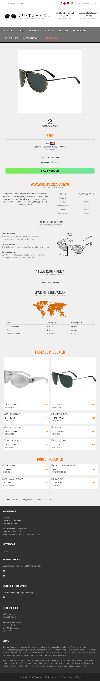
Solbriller (11, 38)
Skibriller (79, 30)
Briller (63, 30)
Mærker (34, 30)
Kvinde (8, 30)
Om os (6, 551)
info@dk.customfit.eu (12, 520)
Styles (49, 30)
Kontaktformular (10, 523)
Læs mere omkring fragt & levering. (18, 593)
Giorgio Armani (40, 184)
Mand (20, 30)
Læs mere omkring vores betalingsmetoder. (22, 566)
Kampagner (51, 38)
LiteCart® (76, 677)
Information (31, 38)
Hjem (8, 499)
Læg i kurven (50, 171)
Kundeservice (83, 3)
